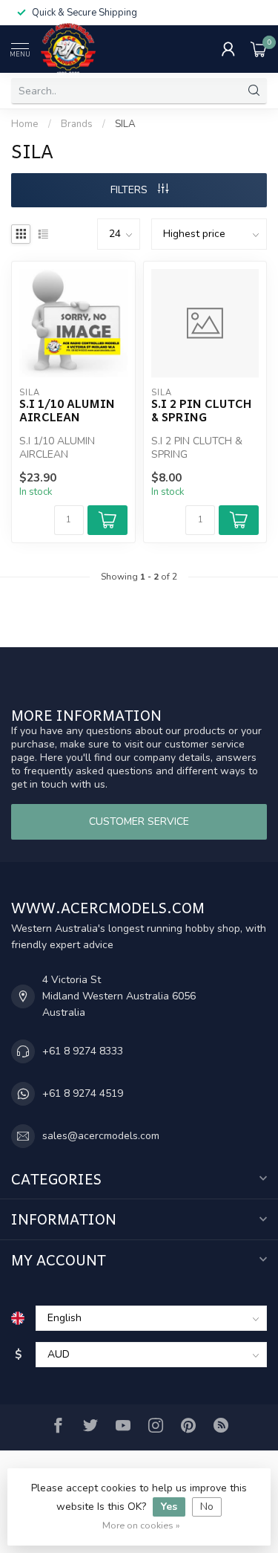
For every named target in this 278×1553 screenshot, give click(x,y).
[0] (259, 49)
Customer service (139, 821)
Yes (169, 1506)
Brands (77, 124)
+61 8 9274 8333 (82, 1051)
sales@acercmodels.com (100, 1136)
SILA (125, 124)
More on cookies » (141, 1525)
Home (25, 124)
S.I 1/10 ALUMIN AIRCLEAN (67, 410)
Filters (130, 190)
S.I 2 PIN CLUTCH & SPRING (201, 410)
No (207, 1506)
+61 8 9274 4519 (82, 1093)
